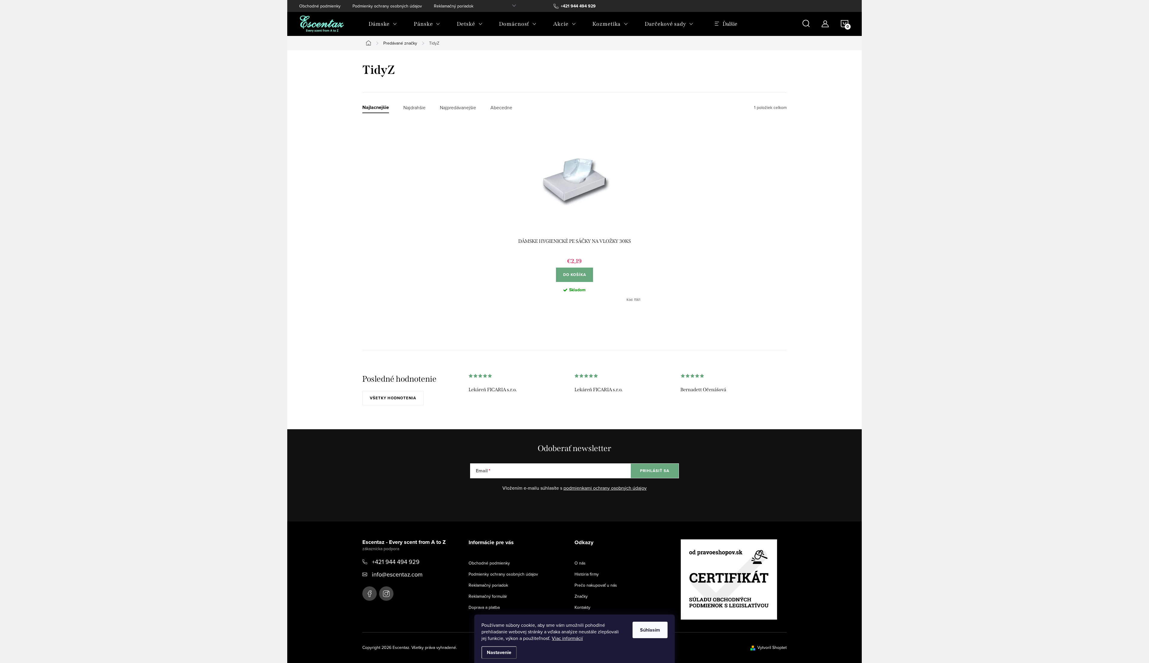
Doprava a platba (484, 607)
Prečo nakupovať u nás (595, 585)
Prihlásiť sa (654, 471)
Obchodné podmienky (320, 6)
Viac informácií (567, 638)
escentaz (369, 593)
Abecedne (501, 107)
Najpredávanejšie (458, 107)
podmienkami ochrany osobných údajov (605, 488)
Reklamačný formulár (488, 596)
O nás (580, 563)
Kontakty (582, 607)
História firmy (586, 574)
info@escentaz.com (397, 574)
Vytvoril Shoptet (772, 647)
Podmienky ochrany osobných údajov (387, 6)
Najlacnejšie (375, 107)
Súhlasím (650, 629)
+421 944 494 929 (396, 561)
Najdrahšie (414, 107)
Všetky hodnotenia (393, 398)
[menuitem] (382, 24)
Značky (581, 596)
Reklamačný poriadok (453, 6)
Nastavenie (499, 652)
